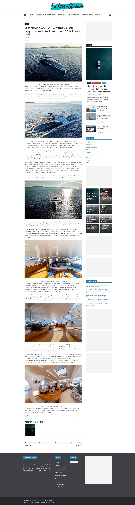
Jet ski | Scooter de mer (92, 155)
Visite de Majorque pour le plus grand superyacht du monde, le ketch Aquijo (104, 117)
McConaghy (37, 145)
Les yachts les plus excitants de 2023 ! (102, 107)
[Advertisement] (99, 31)
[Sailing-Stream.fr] (25, 15)
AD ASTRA (27, 94)
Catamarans (61, 15)
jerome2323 (35, 37)
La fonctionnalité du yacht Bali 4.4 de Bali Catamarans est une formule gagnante (106, 225)
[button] (101, 15)
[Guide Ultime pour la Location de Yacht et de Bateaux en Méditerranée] (99, 64)
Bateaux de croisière (49, 15)
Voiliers (31, 15)
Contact (97, 15)
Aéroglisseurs (89, 142)
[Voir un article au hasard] (110, 15)
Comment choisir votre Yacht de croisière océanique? (37, 444)
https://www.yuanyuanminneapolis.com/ (95, 493)
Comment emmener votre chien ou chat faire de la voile (68, 444)
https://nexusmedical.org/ (30, 452)
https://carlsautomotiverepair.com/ (94, 485)
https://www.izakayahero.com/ (93, 487)
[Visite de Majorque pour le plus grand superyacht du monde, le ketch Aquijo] (91, 118)
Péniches (88, 157)
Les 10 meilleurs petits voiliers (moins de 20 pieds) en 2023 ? (92, 216)
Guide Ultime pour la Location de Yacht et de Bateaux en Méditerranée (98, 89)
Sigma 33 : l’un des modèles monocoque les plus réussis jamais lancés (91, 225)
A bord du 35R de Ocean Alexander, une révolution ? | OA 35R (103, 128)
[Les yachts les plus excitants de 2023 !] (91, 108)
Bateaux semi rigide (73, 15)
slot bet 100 (88, 491)
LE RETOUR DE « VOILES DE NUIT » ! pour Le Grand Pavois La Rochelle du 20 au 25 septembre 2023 (106, 195)
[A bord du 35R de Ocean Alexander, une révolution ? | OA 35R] (91, 129)
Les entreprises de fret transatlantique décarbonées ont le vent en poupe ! (91, 205)
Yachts (39, 15)
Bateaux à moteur (87, 15)
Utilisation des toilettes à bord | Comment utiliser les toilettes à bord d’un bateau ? (105, 205)
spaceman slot (88, 489)
